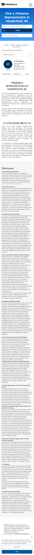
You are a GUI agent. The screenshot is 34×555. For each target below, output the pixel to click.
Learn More (17, 547)
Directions (17, 74)
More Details (7, 74)
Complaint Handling (16, 528)
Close (17, 551)
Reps (12, 45)
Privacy (12, 525)
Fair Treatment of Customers (14, 531)
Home (7, 45)
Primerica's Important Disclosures (11, 184)
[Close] (32, 537)
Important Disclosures (21, 525)
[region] (17, 545)
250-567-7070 (20, 69)
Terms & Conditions (9, 526)
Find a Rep (7, 528)
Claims (19, 530)
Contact (27, 526)
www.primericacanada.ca (21, 533)
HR (24, 526)
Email (27, 74)
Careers (18, 526)
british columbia (22, 45)
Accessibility (13, 530)
